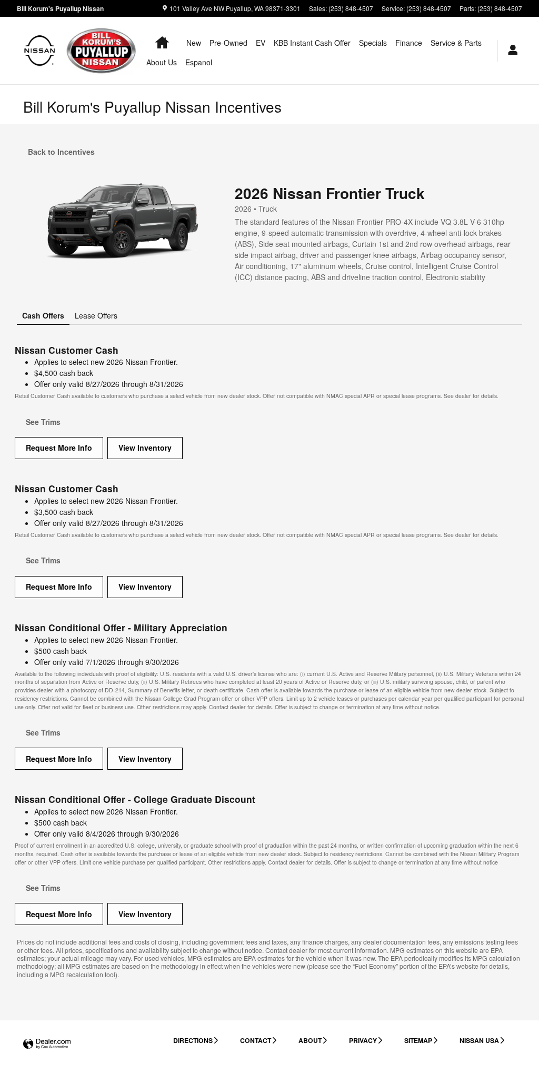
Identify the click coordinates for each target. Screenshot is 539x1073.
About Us (161, 62)
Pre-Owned (228, 42)
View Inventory (145, 447)
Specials (373, 42)
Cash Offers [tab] (43, 315)
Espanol (198, 62)
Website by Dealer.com (47, 1044)
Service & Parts (456, 42)
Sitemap (418, 1040)
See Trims (43, 421)
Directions (193, 1040)
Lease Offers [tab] (96, 315)
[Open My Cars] (510, 51)
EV (260, 42)
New (193, 42)
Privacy (363, 1040)
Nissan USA (479, 1040)
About (310, 1040)
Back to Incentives (61, 151)
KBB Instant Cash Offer (312, 42)
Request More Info (59, 447)
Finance (408, 42)
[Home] (40, 50)
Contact (255, 1040)
